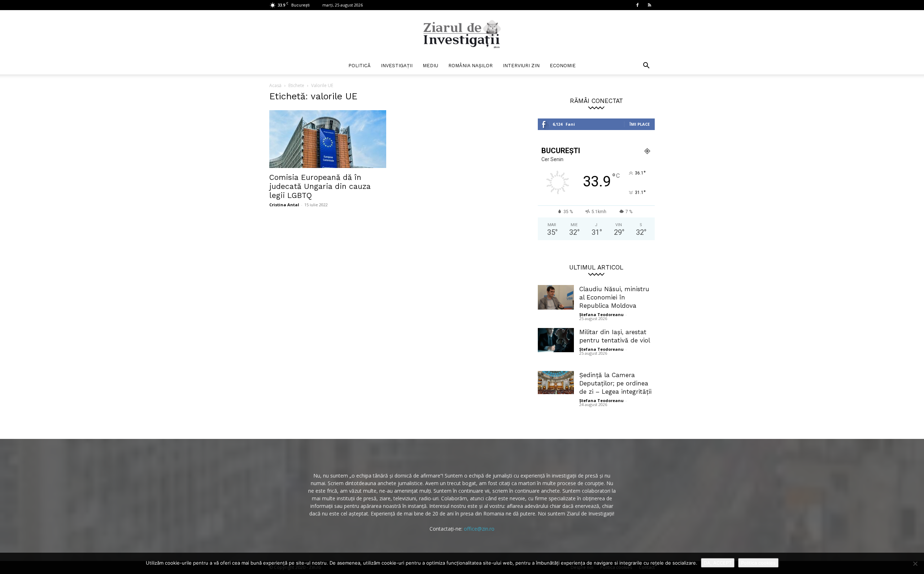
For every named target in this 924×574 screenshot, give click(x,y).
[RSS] (649, 5)
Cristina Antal (284, 204)
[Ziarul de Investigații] (462, 34)
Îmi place (639, 124)
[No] (915, 563)
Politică (359, 65)
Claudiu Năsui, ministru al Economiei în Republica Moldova (614, 297)
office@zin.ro (479, 528)
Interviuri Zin (521, 65)
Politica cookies (758, 563)
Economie (563, 65)
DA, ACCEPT (718, 563)
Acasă (275, 85)
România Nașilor (470, 65)
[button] (646, 66)
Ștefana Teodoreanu (601, 314)
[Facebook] (637, 5)
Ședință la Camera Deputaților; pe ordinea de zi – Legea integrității (615, 383)
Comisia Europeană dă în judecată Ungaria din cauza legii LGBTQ (320, 186)
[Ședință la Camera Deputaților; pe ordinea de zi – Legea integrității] (556, 382)
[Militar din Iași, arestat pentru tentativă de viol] (556, 340)
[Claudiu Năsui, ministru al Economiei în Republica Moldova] (556, 297)
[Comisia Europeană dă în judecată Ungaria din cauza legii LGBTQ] (327, 139)
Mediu (430, 65)
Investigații (397, 65)
